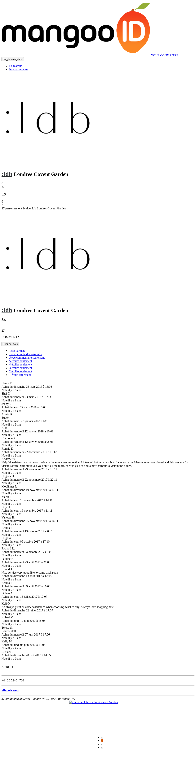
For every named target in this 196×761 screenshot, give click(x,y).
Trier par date (10, 344)
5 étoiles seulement (20, 361)
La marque (15, 66)
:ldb (7, 173)
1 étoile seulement (20, 374)
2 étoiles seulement (20, 371)
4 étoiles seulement (20, 364)
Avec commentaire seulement (27, 357)
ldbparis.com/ (10, 690)
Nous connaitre (18, 69)
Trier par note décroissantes (25, 354)
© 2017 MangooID (15, 755)
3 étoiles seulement (20, 368)
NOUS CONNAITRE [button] (164, 55)
